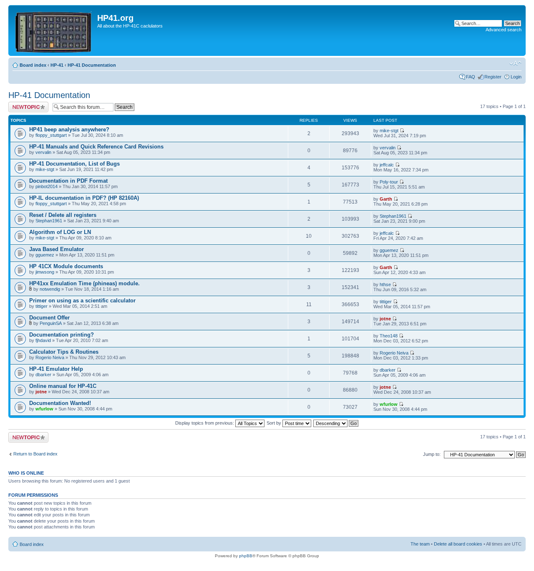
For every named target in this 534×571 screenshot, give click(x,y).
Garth (386, 198)
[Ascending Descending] (336, 422)
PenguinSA (51, 323)
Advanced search (503, 29)
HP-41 (56, 65)
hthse (385, 284)
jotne (385, 318)
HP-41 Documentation (92, 65)
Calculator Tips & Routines (63, 352)
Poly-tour (389, 181)
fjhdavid (43, 340)
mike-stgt (389, 130)
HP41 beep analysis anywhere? (69, 129)
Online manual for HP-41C (62, 386)
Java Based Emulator (56, 249)
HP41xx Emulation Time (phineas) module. (84, 283)
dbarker (43, 374)
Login (516, 76)
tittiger (41, 306)
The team (420, 543)
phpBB (245, 555)
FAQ (470, 76)
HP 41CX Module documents (66, 266)
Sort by (274, 422)
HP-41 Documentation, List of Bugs (74, 164)
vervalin (43, 152)
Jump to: (432, 454)
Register (492, 76)
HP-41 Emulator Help (56, 369)
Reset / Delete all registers (62, 215)
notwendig (50, 289)
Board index (33, 65)
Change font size (515, 63)
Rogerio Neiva (49, 357)
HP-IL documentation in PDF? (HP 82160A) (84, 198)
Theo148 (389, 335)
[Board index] (53, 30)
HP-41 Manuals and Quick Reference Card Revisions (96, 146)
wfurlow (44, 408)
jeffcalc (387, 164)
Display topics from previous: (205, 422)
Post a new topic (25, 104)
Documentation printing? (61, 335)
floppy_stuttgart (51, 135)
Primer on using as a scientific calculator (82, 300)
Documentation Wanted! (60, 403)
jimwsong (44, 271)
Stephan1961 (48, 220)
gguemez (44, 254)
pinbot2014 (46, 186)
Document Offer (49, 317)
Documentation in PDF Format (68, 181)
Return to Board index (35, 453)
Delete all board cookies (458, 543)
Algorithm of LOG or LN (60, 232)
